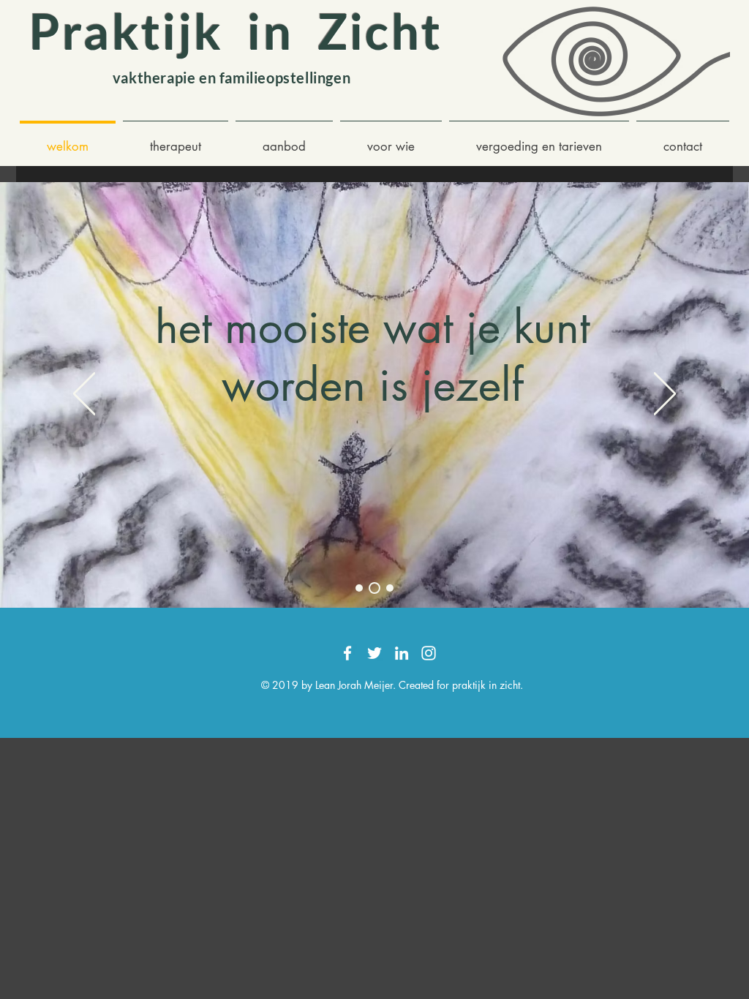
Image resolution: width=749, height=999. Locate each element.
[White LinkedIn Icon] (401, 653)
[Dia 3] (390, 588)
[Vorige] (84, 395)
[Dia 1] (359, 588)
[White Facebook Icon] (347, 653)
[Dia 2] (374, 588)
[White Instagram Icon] (428, 653)
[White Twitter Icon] (374, 653)
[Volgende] (665, 395)
